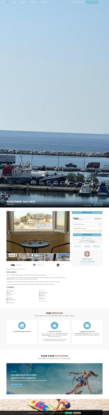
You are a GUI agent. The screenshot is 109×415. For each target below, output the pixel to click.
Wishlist (78, 246)
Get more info (87, 238)
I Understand (68, 413)
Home (14, 2)
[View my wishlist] (101, 2)
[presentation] (8, 232)
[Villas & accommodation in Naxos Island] (7, 2)
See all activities (16, 385)
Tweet (97, 246)
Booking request (87, 235)
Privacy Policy (77, 413)
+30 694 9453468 (78, 2)
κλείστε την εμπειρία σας (92, 2)
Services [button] (22, 2)
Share (88, 246)
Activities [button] (43, 2)
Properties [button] (33, 2)
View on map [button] (88, 212)
